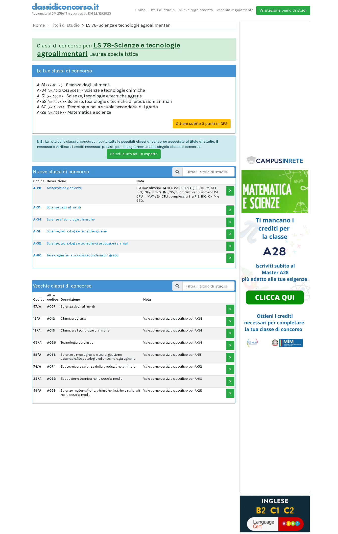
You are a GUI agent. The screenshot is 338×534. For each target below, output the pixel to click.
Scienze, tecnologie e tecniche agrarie (77, 231)
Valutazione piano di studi (283, 10)
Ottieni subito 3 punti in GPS (201, 123)
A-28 (37, 188)
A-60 (37, 255)
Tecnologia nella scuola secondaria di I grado (82, 255)
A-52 (37, 243)
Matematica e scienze (64, 188)
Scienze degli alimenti (64, 207)
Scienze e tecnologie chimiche (71, 219)
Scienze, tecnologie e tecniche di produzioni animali (87, 243)
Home (140, 10)
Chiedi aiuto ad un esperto (134, 154)
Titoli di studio (162, 10)
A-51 (36, 231)
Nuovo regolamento (196, 10)
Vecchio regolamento (235, 10)
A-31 (36, 207)
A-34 (37, 219)
